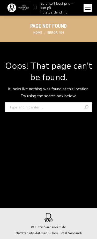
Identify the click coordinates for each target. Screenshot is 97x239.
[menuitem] (56, 8)
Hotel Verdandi (70, 233)
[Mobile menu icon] (88, 8)
